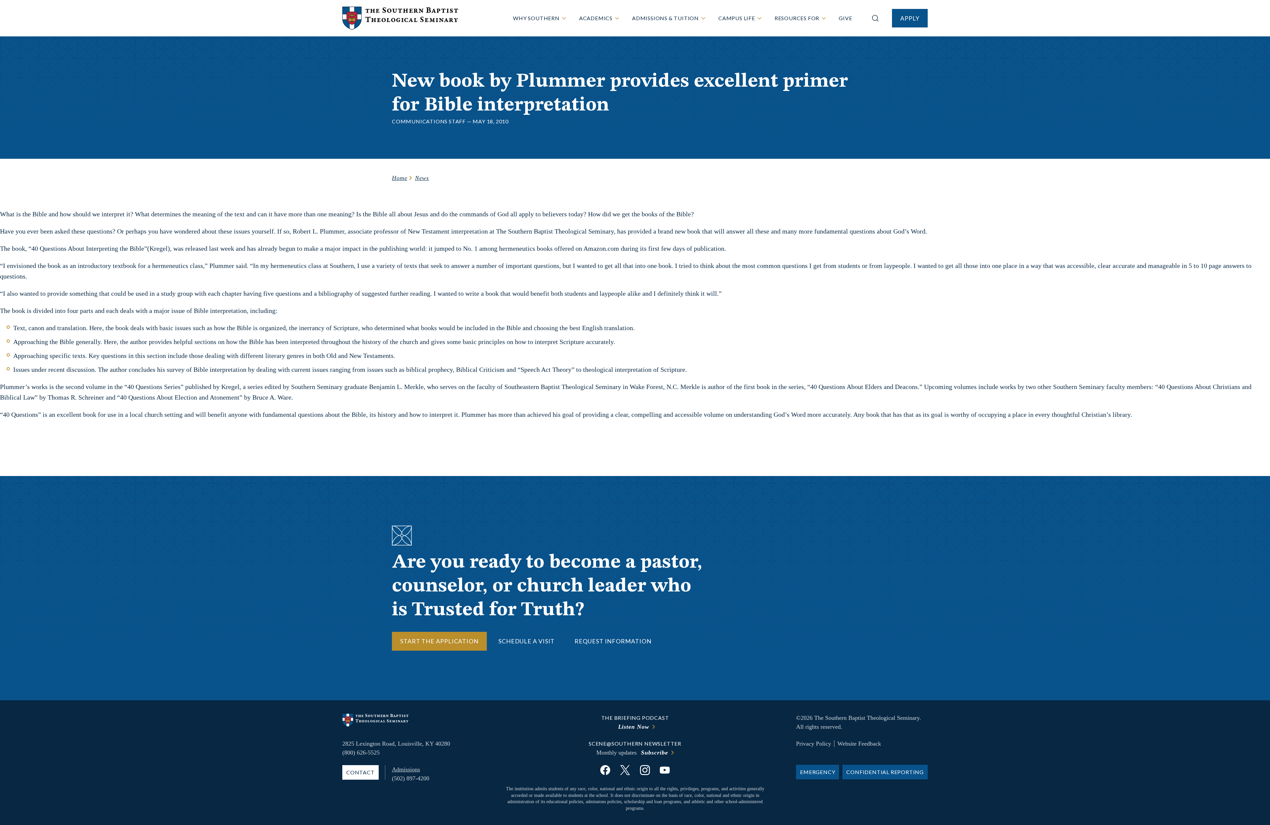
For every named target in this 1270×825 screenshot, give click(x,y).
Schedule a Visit (526, 641)
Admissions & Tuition (665, 18)
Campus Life (736, 18)
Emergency (817, 772)
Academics (596, 18)
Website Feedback (859, 743)
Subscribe (654, 752)
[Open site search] (875, 18)
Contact (360, 772)
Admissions (406, 769)
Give (845, 18)
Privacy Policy (813, 743)
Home (399, 178)
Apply (909, 18)
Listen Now (633, 726)
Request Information (612, 641)
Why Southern (536, 18)
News (422, 178)
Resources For (797, 18)
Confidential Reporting (885, 772)
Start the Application (439, 641)
